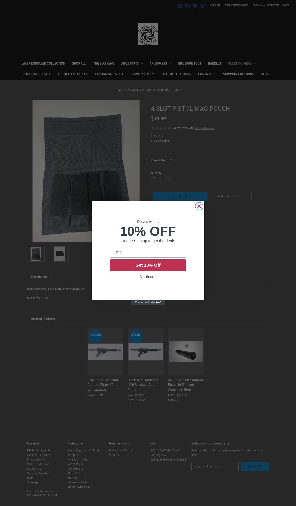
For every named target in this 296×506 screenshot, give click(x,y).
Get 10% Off (148, 265)
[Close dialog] (199, 206)
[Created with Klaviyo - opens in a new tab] (148, 302)
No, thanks (148, 277)
